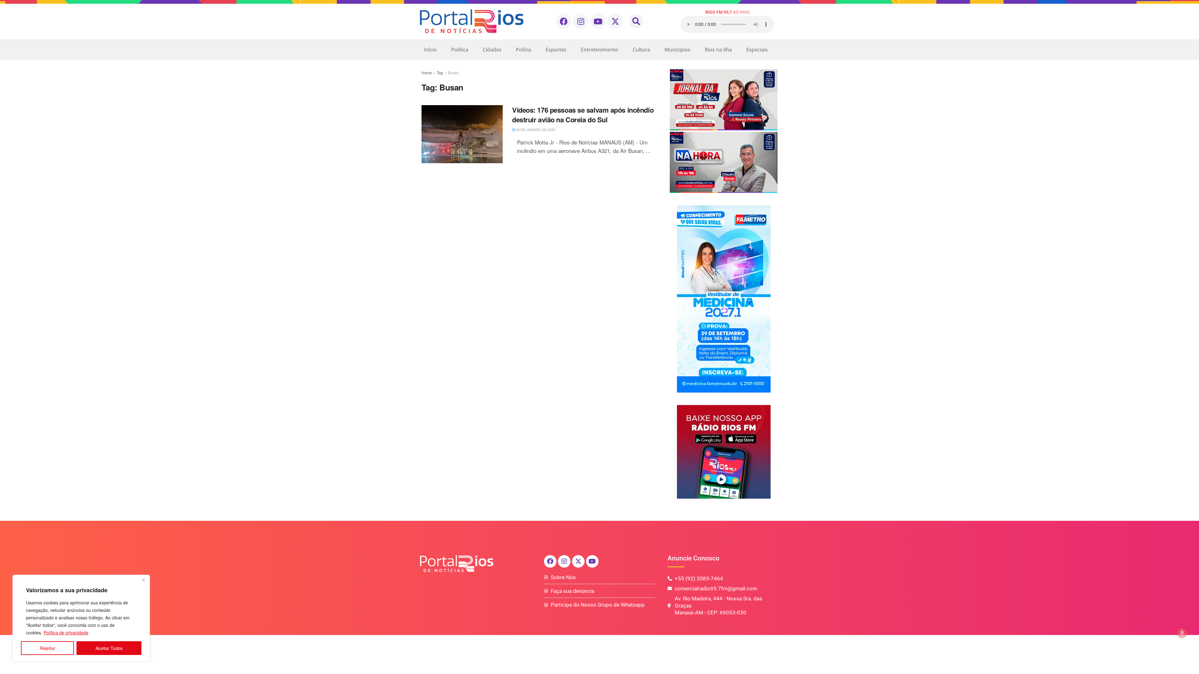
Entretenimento (599, 49)
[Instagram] (581, 21)
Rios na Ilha (718, 49)
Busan (453, 72)
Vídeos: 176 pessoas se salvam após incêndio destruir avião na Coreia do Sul (583, 115)
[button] (636, 21)
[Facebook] (563, 21)
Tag (440, 72)
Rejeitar (47, 648)
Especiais (757, 49)
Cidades (492, 49)
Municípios (677, 49)
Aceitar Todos (109, 648)
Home (427, 72)
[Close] (143, 580)
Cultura (641, 49)
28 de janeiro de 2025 (535, 129)
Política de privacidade (66, 632)
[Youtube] (598, 21)
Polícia (523, 49)
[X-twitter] (615, 21)
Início (430, 49)
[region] (81, 618)
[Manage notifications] (1182, 633)
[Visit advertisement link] (723, 131)
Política (459, 49)
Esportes (555, 49)
